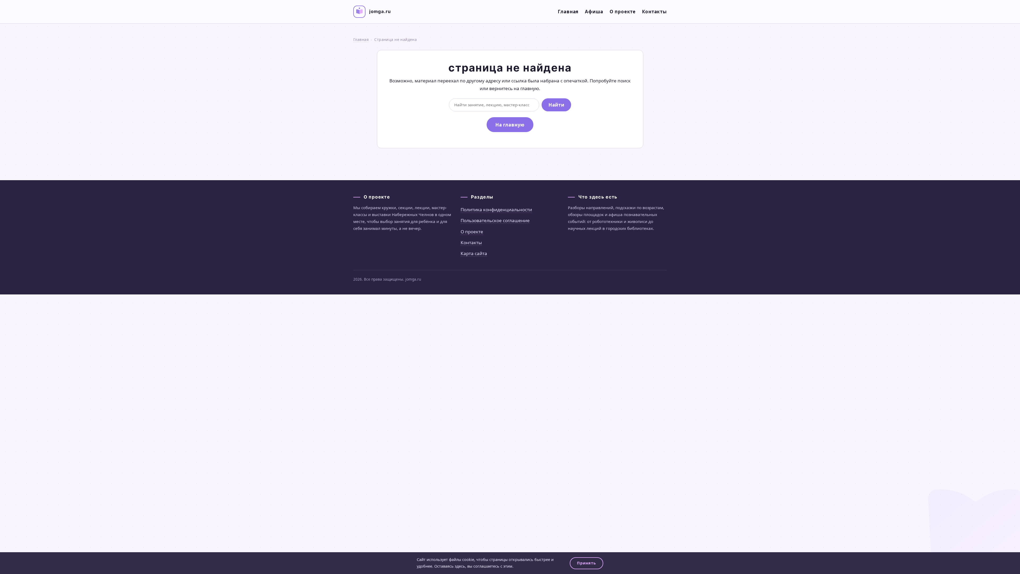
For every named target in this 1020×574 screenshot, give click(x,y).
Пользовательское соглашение (495, 220)
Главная (568, 12)
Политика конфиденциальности (496, 209)
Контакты (654, 12)
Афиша (594, 12)
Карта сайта (474, 253)
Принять (586, 562)
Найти (556, 105)
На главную (510, 125)
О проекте (623, 12)
